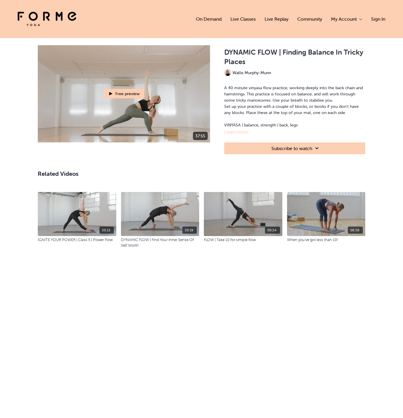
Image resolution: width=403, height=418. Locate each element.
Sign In (378, 19)
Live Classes (243, 19)
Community (309, 19)
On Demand (209, 19)
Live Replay (277, 19)
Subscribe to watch (291, 148)
